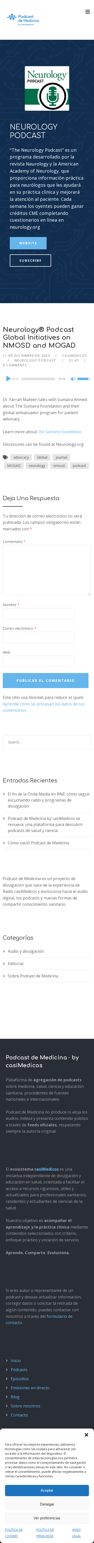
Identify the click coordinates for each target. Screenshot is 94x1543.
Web (6, 652)
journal (61, 457)
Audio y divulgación (26, 951)
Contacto (19, 1415)
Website (28, 243)
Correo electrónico (19, 628)
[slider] (84, 382)
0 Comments (15, 365)
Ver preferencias (47, 1518)
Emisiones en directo (30, 1388)
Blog (15, 1397)
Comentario (14, 541)
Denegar (47, 1504)
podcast (79, 465)
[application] (47, 379)
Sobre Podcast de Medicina (33, 976)
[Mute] (73, 379)
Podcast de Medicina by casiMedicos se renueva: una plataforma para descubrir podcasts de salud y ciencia (45, 824)
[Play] (8, 379)
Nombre (11, 604)
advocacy (21, 457)
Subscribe (30, 260)
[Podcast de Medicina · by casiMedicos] (23, 20)
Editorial (15, 963)
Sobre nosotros (25, 1406)
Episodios (20, 1378)
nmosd (59, 465)
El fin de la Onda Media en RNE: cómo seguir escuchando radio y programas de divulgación (49, 800)
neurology (37, 465)
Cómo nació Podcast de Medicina (38, 843)
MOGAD (14, 465)
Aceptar (47, 1490)
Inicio (16, 1360)
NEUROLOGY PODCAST (33, 131)
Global (42, 457)
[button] (86, 1434)
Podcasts (19, 1369)
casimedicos (74, 355)
